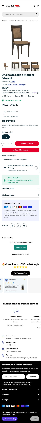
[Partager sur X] (18, 225)
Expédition (5, 90)
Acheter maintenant (20, 150)
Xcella (13, 81)
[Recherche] (36, 14)
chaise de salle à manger (16, 85)
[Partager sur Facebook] (12, 225)
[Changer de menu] (3, 6)
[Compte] (34, 6)
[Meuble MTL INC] (13, 285)
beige (6, 137)
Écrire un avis (21, 247)
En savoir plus (14, 182)
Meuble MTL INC (13, 412)
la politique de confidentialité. (20, 384)
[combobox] (20, 14)
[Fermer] (37, 177)
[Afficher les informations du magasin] (36, 168)
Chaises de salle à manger (18, 21)
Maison (4, 21)
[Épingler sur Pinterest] (24, 225)
